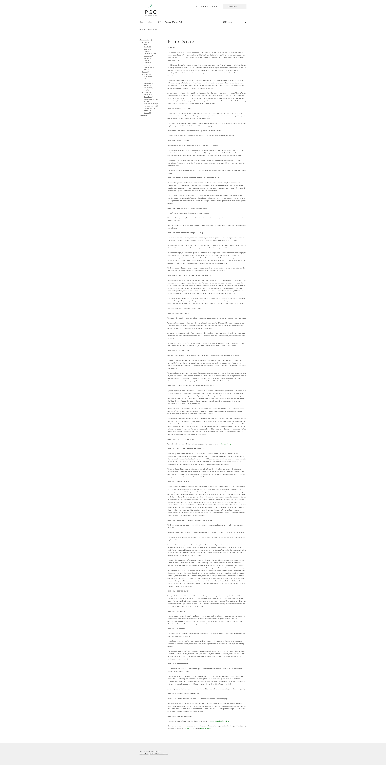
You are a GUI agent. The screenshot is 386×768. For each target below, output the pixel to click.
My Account (204, 6)
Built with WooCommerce (159, 754)
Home (143, 29)
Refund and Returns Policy (174, 22)
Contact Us (214, 6)
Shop (196, 6)
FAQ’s (159, 22)
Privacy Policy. (226, 444)
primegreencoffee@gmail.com (219, 721)
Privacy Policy (189, 728)
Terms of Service (205, 728)
